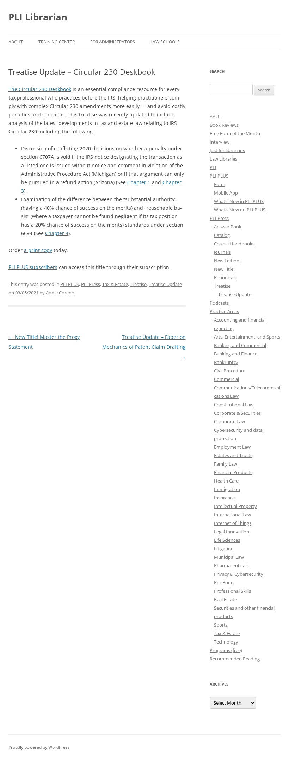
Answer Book (227, 226)
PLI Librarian (37, 17)
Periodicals (225, 277)
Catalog (222, 235)
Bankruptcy (226, 362)
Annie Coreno (60, 292)
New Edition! (227, 260)
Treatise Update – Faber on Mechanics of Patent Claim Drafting (144, 347)
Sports (221, 625)
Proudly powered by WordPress (39, 747)
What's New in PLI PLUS (239, 201)
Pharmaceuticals (231, 565)
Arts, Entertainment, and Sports (247, 337)
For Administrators (112, 42)
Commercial (226, 379)
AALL (215, 116)
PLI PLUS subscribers (32, 267)
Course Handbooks (234, 243)
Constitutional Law (233, 404)
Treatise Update (165, 284)
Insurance (224, 498)
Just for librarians (227, 150)
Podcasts (219, 303)
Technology (226, 642)
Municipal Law (229, 557)
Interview (219, 142)
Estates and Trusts (233, 455)
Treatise (138, 284)
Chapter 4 (56, 233)
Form (219, 184)
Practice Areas (224, 311)
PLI (213, 167)
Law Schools (165, 42)
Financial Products (233, 472)
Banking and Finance (235, 354)
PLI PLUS (69, 284)
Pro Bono (224, 582)
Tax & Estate (115, 284)
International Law (232, 514)
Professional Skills (232, 591)
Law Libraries (223, 159)
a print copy (38, 250)
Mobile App (226, 193)
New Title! (224, 269)
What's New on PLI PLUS (239, 210)
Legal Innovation (231, 531)
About (15, 42)
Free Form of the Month (235, 133)
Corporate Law (229, 421)
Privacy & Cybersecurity (238, 574)
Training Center (56, 42)
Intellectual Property (235, 506)
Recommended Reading (235, 659)
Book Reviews (224, 125)
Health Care (226, 481)
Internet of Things (232, 523)
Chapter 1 (138, 182)
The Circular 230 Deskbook (39, 89)
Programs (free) (226, 650)
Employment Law (232, 447)
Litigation (224, 548)
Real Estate (225, 599)
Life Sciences (227, 540)
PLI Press (90, 284)
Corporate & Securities (237, 413)
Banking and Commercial (240, 345)
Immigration (227, 489)
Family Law (225, 464)
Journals (222, 252)
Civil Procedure (229, 370)
